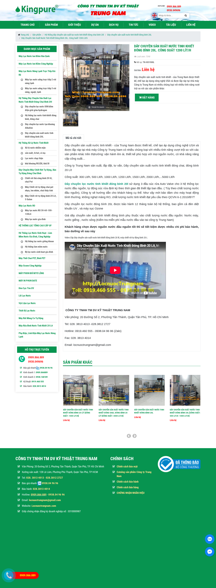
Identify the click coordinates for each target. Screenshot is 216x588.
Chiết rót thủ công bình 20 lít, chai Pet (38, 180)
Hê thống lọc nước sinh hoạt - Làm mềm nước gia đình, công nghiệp (35, 235)
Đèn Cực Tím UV (26, 288)
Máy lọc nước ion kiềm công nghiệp (36, 63)
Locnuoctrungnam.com (44, 505)
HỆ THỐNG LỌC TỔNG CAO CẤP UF (35, 225)
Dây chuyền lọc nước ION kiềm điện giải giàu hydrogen (39, 108)
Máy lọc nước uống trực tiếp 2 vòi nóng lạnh (40, 81)
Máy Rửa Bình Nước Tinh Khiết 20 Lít (36, 325)
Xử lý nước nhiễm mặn (35, 147)
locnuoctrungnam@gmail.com (45, 500)
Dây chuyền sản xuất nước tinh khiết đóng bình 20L (129, 34)
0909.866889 (42, 372)
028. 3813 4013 (35, 477)
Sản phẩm (51, 24)
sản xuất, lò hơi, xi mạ (35, 153)
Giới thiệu (74, 24)
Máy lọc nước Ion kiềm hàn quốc (34, 56)
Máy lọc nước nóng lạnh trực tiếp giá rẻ (37, 73)
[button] (126, 79)
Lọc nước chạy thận (34, 158)
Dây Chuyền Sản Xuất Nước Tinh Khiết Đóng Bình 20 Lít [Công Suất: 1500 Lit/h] (78, 413)
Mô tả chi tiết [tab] (73, 138)
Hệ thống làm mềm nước (36, 246)
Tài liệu (171, 24)
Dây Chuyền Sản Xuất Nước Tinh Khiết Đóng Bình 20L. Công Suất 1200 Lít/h (54, 38)
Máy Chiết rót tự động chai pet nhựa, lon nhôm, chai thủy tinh (39, 189)
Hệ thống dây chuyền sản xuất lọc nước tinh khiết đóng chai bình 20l (74, 34)
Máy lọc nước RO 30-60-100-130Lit (38, 212)
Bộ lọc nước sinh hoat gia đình (39, 252)
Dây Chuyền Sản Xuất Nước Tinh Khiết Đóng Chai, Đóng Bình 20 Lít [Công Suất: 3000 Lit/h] (114, 413)
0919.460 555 (38, 381)
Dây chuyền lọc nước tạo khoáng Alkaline (40, 126)
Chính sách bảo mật (127, 466)
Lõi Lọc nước (25, 295)
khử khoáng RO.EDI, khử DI (37, 163)
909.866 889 (39, 494)
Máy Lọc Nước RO (27, 205)
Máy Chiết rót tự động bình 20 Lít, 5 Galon (40, 197)
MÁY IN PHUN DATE (28, 280)
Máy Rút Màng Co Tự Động (31, 318)
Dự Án (95, 24)
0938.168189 (42, 377)
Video (152, 24)
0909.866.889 (36, 357)
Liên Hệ (190, 24)
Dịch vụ (113, 24)
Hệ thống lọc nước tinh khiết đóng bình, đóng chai (40, 117)
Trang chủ (27, 24)
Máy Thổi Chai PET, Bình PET (32, 258)
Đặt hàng (148, 97)
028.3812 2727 (54, 477)
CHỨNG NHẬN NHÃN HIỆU (131, 492)
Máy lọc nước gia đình (35, 219)
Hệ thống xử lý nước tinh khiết (34, 142)
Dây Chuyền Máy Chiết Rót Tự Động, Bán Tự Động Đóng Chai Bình (37, 171)
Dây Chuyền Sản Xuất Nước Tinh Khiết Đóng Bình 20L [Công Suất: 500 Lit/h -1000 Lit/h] (185, 413)
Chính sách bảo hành (128, 481)
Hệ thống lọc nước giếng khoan (39, 241)
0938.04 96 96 (46, 368)
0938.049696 (35, 361)
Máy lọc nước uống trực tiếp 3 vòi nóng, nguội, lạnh (40, 90)
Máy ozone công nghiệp (30, 265)
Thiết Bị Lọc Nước (27, 310)
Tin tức (133, 24)
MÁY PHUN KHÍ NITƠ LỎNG (31, 273)
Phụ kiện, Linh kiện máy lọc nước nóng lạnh (37, 335)
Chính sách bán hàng (128, 487)
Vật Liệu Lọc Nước (27, 303)
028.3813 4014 (39, 386)
